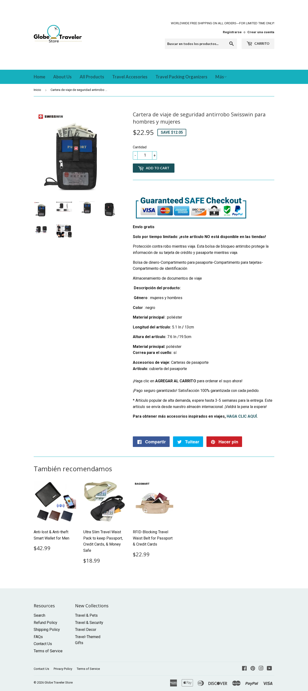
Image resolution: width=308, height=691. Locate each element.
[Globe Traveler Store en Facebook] (244, 668)
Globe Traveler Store (59, 682)
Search (39, 615)
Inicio (37, 90)
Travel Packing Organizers (181, 76)
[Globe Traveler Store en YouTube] (269, 668)
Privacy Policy (63, 669)
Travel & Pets (86, 615)
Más (219, 76)
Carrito (262, 43)
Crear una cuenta (260, 32)
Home (39, 76)
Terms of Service (48, 651)
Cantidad (140, 147)
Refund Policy (45, 622)
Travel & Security (89, 622)
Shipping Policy (47, 629)
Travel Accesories (130, 76)
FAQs (38, 636)
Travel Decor (85, 629)
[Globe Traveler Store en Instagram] (261, 668)
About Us (62, 76)
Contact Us (43, 643)
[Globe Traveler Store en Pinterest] (252, 668)
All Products (92, 76)
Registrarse (232, 32)
